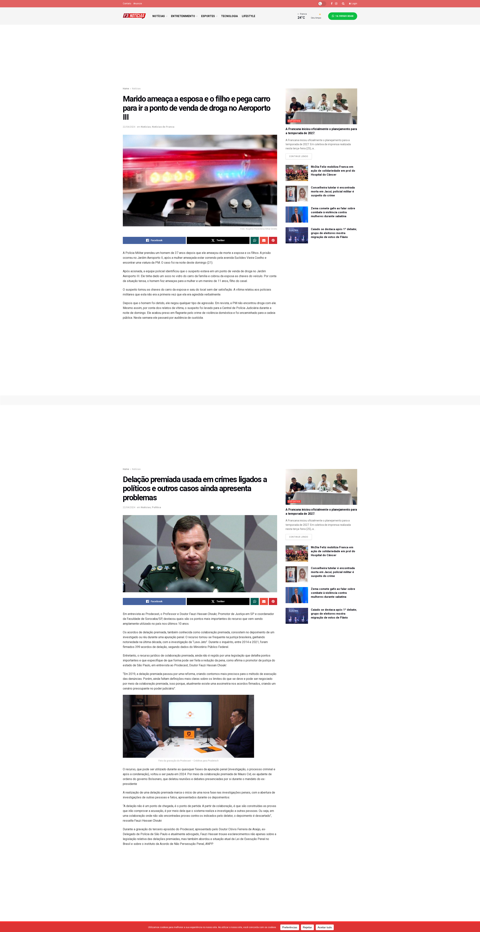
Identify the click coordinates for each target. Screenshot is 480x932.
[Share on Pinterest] (273, 240)
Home (126, 88)
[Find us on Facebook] (331, 3)
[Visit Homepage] (134, 16)
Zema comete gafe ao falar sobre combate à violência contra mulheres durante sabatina (333, 212)
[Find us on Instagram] (336, 3)
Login (354, 3)
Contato (127, 3)
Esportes (208, 16)
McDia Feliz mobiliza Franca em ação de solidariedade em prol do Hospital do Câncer (333, 170)
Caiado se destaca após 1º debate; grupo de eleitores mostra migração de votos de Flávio (334, 233)
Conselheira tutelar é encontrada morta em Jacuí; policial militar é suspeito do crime (333, 191)
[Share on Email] (264, 240)
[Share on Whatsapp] (254, 240)
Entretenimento (183, 16)
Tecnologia (229, 16)
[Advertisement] (240, 56)
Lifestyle (248, 16)
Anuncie (137, 3)
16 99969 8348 (344, 16)
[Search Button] (343, 3)
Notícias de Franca (163, 126)
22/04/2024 (129, 126)
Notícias (158, 16)
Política (156, 507)
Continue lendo (300, 155)
